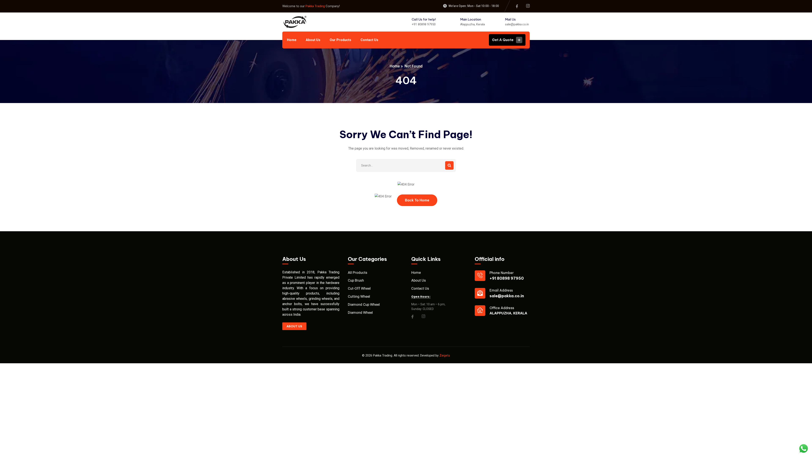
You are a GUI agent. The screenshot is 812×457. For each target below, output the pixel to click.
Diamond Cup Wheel (364, 304)
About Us (418, 280)
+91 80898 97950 (424, 24)
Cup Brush (356, 280)
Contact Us (420, 288)
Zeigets (444, 355)
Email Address (501, 290)
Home (395, 66)
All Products (357, 272)
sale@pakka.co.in (517, 24)
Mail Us (510, 19)
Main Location (470, 19)
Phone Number (502, 273)
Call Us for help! (424, 19)
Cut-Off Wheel (359, 288)
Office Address (502, 308)
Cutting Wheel (359, 296)
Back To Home (417, 200)
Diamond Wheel (360, 312)
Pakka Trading (316, 6)
